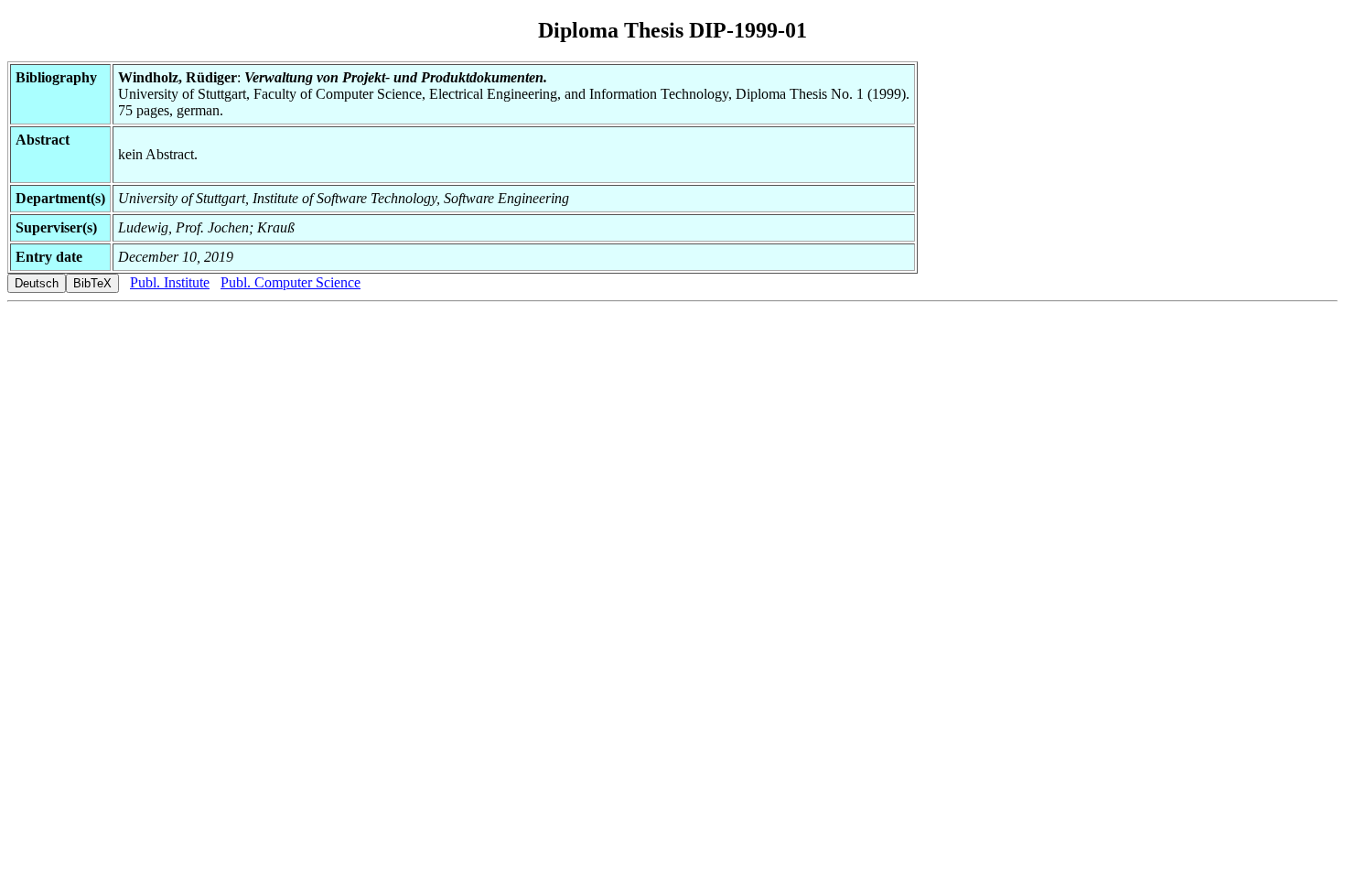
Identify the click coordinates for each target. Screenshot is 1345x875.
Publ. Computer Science (290, 282)
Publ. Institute (170, 282)
